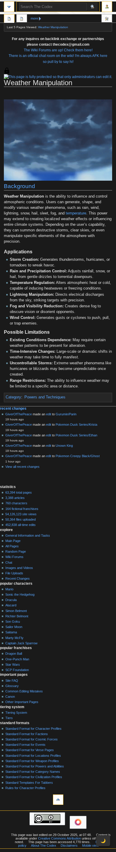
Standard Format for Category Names (32, 771)
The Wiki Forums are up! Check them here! (58, 50)
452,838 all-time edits (20, 525)
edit (48, 414)
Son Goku (12, 621)
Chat (8, 562)
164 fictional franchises (21, 509)
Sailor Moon (13, 627)
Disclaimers (69, 845)
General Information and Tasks (27, 535)
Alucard (10, 605)
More (34, 18)
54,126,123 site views (21, 514)
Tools (107, 19)
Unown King (64, 445)
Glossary (12, 686)
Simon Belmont (16, 611)
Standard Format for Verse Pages (29, 750)
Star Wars (12, 664)
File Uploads (14, 573)
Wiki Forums (14, 557)
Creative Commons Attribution (59, 838)
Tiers (9, 718)
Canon (10, 696)
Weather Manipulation (53, 27)
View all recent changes (22, 466)
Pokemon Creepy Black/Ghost (78, 456)
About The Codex (43, 845)
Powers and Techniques (44, 397)
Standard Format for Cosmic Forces (31, 739)
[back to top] (58, 799)
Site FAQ (11, 680)
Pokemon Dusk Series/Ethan (76, 435)
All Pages (12, 546)
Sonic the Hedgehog (20, 594)
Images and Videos (19, 568)
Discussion (22, 19)
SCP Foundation (17, 670)
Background (19, 186)
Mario (9, 589)
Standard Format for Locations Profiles (33, 755)
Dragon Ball (13, 653)
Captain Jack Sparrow (21, 643)
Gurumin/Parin (66, 414)
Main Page (13, 541)
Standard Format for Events (25, 744)
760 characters (16, 503)
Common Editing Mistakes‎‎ (24, 691)
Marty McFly (14, 638)
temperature (76, 213)
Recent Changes (17, 578)
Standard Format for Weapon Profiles (32, 761)
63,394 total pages (18, 492)
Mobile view (90, 845)
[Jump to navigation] (9, 6)
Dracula (11, 600)
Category (13, 397)
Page (9, 19)
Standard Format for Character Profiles (33, 728)
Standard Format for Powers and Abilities (34, 766)
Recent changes (13, 408)
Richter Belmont (16, 616)
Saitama (11, 632)
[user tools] (107, 6)
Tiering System (16, 712)
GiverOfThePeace (18, 414)
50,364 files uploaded (20, 519)
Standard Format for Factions (26, 734)
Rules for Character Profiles (25, 788)
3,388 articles (15, 498)
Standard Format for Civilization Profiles (33, 777)
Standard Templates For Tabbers (29, 782)
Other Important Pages (21, 702)
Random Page (15, 551)
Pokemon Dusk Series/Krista (76, 424)
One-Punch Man (17, 659)
